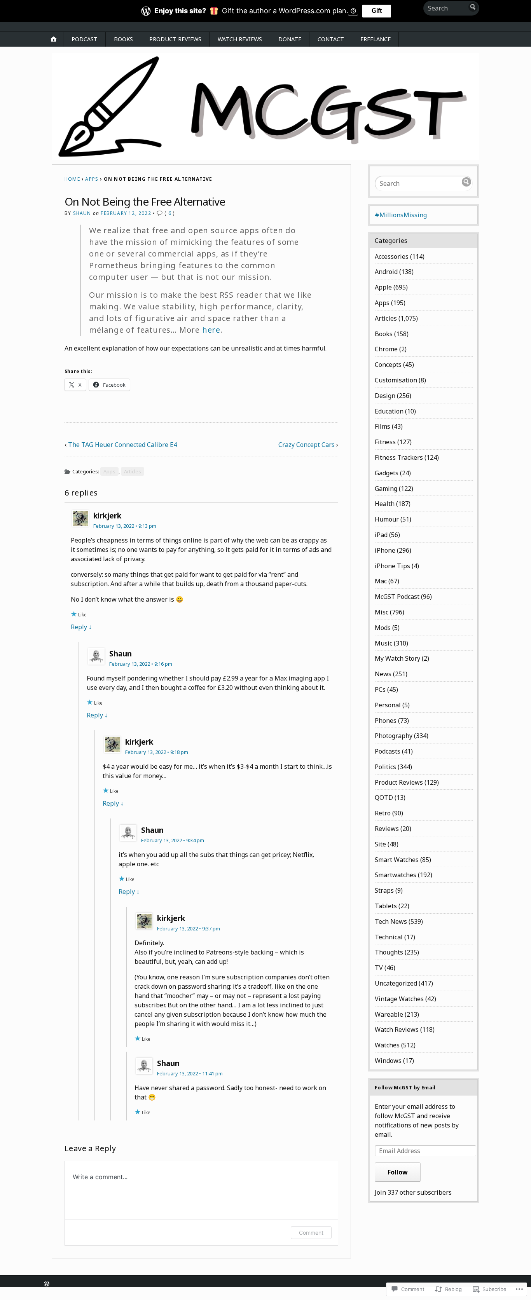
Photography (393, 735)
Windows (388, 1060)
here (211, 330)
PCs (380, 689)
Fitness (385, 442)
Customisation (396, 380)
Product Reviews (175, 39)
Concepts (388, 364)
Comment (311, 1232)
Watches (387, 1045)
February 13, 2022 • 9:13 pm (124, 525)
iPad (381, 534)
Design (385, 395)
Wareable (389, 1014)
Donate (289, 39)
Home (72, 179)
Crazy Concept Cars (306, 444)
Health (385, 503)
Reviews (387, 828)
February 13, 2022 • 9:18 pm (156, 752)
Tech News (391, 921)
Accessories (392, 256)
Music (383, 643)
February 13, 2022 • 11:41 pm (190, 1073)
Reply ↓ (81, 627)
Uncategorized (396, 983)
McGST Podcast (397, 596)
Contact (331, 39)
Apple (383, 287)
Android (386, 271)
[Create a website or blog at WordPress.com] (46, 1284)
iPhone (385, 550)
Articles (132, 471)
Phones (386, 720)
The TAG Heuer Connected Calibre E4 (122, 444)
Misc (381, 612)
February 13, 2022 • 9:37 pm (188, 928)
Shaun (82, 213)
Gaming (386, 488)
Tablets (386, 906)
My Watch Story (397, 658)
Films (382, 426)
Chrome (386, 349)
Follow (398, 1172)
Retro (383, 813)
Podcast (85, 39)
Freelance (375, 39)
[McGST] (265, 106)
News (383, 674)
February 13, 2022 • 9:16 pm (140, 663)
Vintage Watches (399, 999)
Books (123, 39)
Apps (91, 179)
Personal (388, 705)
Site (380, 844)
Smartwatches (395, 875)
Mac (381, 581)
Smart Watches (397, 859)
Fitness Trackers (399, 457)
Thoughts (389, 952)
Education (389, 411)
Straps (384, 890)
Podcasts (387, 751)
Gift (377, 10)
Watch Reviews (240, 39)
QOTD (384, 797)
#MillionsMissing (401, 215)
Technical (389, 937)
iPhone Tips (392, 566)
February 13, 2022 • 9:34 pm (172, 840)
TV (379, 967)
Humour (387, 519)
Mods (383, 627)
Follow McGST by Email (405, 1087)
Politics (385, 767)
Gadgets (386, 473)
